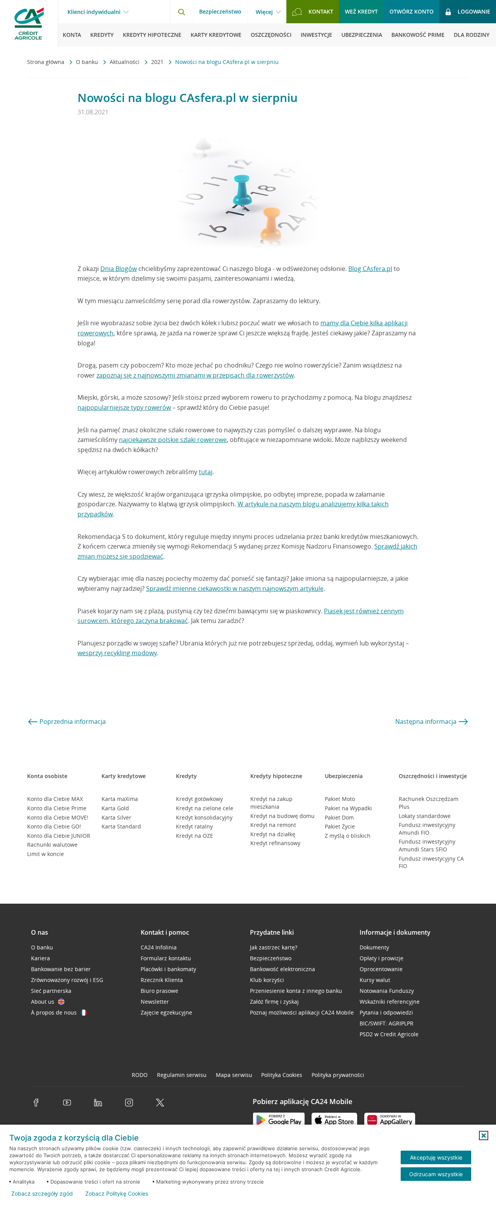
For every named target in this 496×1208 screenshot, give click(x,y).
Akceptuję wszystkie (436, 1157)
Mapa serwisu (234, 1075)
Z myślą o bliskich (347, 835)
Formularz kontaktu (166, 958)
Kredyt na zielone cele (204, 808)
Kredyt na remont (273, 824)
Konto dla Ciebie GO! (54, 826)
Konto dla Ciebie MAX (55, 798)
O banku (88, 62)
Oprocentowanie (381, 969)
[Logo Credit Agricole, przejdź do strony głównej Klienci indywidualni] (29, 23)
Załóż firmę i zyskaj (274, 1001)
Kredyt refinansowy (275, 843)
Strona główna (46, 62)
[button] (483, 1135)
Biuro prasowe (159, 990)
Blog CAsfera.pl (370, 268)
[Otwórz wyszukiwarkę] (181, 11)
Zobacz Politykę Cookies (116, 1194)
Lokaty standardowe (425, 816)
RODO (140, 1075)
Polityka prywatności (338, 1075)
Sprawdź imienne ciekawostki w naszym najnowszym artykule (235, 588)
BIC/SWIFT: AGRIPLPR (386, 1023)
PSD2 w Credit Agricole (389, 1034)
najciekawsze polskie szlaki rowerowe (173, 439)
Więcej (264, 12)
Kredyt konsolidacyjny (204, 817)
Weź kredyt (361, 11)
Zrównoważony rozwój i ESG (67, 980)
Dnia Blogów (118, 268)
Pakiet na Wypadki (348, 808)
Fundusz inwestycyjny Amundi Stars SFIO (427, 845)
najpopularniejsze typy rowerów (124, 407)
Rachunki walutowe (52, 844)
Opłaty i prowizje (381, 958)
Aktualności (125, 62)
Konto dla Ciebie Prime (56, 808)
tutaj (205, 472)
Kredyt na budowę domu (282, 816)
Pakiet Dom (339, 817)
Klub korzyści (267, 980)
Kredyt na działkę (272, 834)
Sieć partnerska (51, 990)
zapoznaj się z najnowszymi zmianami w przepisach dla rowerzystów (195, 375)
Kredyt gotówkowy (199, 798)
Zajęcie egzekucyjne (166, 1012)
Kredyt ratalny (194, 826)
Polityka (281, 1075)
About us (42, 1001)
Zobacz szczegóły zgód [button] (42, 1194)
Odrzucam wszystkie (436, 1174)
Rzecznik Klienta (162, 980)
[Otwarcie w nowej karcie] (279, 1121)
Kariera (40, 958)
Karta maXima (120, 798)
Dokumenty (374, 947)
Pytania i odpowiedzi (386, 1012)
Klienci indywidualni (94, 12)
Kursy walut (375, 980)
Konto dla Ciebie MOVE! (57, 817)
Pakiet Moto (340, 798)
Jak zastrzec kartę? (273, 947)
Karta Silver (116, 817)
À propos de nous (54, 1012)
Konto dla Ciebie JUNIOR (58, 835)
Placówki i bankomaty (168, 969)
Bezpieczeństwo (220, 11)
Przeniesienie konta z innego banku (296, 990)
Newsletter (155, 1001)
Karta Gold (115, 808)
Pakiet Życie (340, 826)
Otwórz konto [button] (411, 11)
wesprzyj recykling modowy (117, 653)
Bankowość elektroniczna (282, 969)
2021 (158, 62)
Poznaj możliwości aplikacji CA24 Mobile (302, 1012)
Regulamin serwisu (182, 1075)
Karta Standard (121, 826)
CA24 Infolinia (159, 947)
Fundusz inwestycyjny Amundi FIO (427, 828)
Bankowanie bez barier (61, 969)
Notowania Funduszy (387, 990)
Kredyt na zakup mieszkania (271, 802)
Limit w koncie (45, 854)
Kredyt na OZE (194, 835)
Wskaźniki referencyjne (390, 1001)
